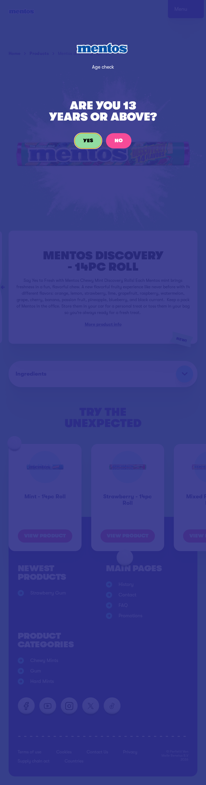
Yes (88, 141)
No (119, 141)
